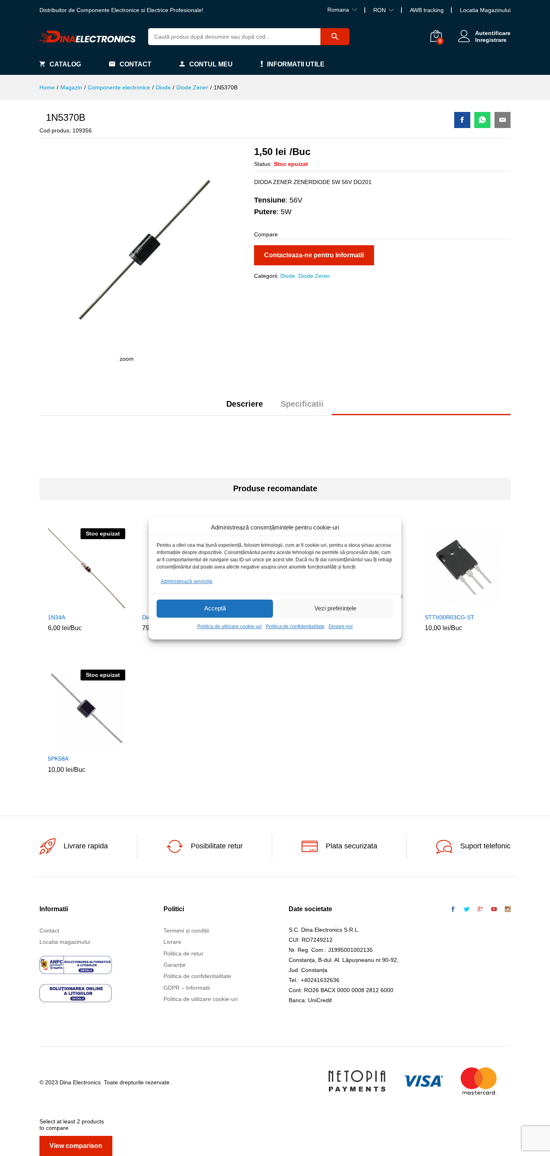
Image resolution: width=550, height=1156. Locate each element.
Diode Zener (314, 276)
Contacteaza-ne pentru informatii (314, 255)
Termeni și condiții (186, 930)
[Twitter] (466, 909)
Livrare (172, 942)
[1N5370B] (462, 120)
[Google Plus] (480, 909)
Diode (287, 276)
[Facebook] (453, 909)
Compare (105, 604)
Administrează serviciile (187, 581)
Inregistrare (491, 40)
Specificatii (302, 404)
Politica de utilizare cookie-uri (229, 626)
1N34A (56, 617)
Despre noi (341, 626)
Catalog (65, 64)
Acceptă (215, 608)
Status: (263, 164)
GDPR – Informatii (186, 987)
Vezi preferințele (335, 608)
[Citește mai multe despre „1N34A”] (68, 604)
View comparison (76, 1145)
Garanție (174, 965)
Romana (338, 9)
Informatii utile (296, 64)
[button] (445, 604)
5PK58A (58, 758)
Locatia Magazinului (485, 10)
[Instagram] (508, 909)
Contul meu (211, 64)
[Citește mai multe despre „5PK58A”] (68, 745)
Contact (135, 64)
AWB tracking (427, 10)
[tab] (244, 407)
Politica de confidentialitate (295, 626)
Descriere (244, 404)
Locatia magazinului (64, 942)
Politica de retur (183, 953)
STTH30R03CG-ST (449, 617)
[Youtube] (494, 909)
